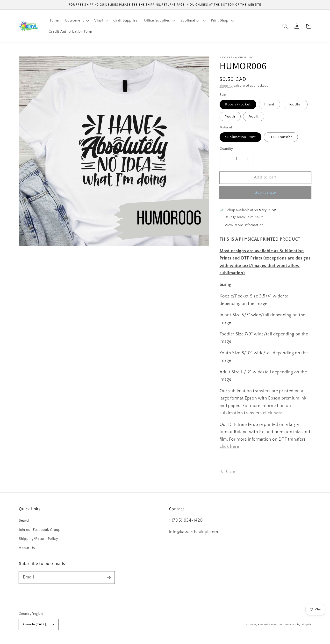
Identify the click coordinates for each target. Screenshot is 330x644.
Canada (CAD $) (35, 624)
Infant (269, 104)
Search (24, 520)
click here (229, 446)
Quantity (226, 149)
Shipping (226, 85)
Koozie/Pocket (238, 104)
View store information (244, 225)
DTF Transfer (280, 137)
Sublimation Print (240, 137)
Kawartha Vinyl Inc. (271, 624)
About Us (27, 548)
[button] (76, 20)
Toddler (295, 104)
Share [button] (230, 471)
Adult (254, 116)
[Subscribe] (109, 577)
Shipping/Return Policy (38, 539)
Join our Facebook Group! (40, 530)
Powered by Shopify (298, 624)
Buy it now (265, 192)
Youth (230, 116)
